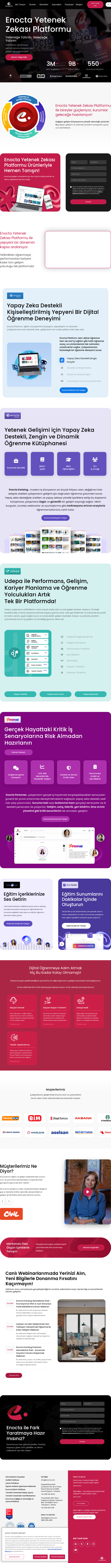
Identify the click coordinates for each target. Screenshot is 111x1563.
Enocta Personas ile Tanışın (55, 819)
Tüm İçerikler (81, 1503)
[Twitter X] (81, 1544)
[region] (35, 1544)
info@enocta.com (48, 1480)
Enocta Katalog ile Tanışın (55, 518)
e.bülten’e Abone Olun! (84, 1517)
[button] (21, 4)
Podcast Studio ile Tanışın (18, 923)
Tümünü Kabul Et (57, 1557)
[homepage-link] (9, 4)
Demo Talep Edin (95, 4)
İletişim (79, 4)
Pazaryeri (69, 4)
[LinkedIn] (75, 1544)
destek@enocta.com (49, 1518)
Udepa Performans (55, 694)
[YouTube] (75, 1550)
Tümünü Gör (14, 1375)
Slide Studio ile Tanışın (76, 926)
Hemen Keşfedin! (91, 1247)
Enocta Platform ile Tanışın (73, 390)
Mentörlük (72, 660)
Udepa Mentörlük (90, 694)
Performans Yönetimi (78, 648)
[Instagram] (93, 1544)
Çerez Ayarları (14, 1557)
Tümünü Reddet (40, 1557)
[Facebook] (87, 1544)
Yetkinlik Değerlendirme (80, 636)
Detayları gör (15, 1024)
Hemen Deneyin (18, 752)
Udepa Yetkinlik (20, 694)
